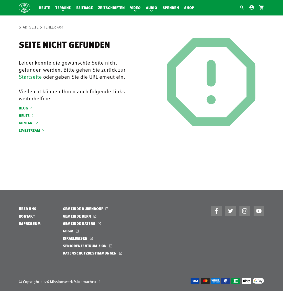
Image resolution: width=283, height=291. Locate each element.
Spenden (171, 7)
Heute (44, 7)
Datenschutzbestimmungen (90, 253)
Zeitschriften (111, 7)
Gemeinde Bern (77, 216)
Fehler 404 (53, 27)
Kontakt (27, 216)
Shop (189, 7)
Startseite (28, 27)
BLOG (24, 108)
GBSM (69, 231)
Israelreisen (75, 238)
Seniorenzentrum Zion (85, 246)
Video (135, 7)
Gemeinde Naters (79, 223)
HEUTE (25, 115)
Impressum (30, 223)
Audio (151, 7)
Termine (63, 7)
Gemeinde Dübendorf (83, 208)
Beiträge (84, 7)
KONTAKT (27, 122)
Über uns (27, 208)
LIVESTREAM (30, 130)
